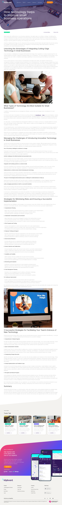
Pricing (5, 489)
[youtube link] (54, 498)
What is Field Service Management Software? (53, 426)
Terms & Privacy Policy (34, 489)
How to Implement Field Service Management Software (39, 426)
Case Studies (19, 487)
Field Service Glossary (21, 491)
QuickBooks (38, 115)
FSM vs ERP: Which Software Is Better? (9, 426)
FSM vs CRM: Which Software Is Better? (23, 426)
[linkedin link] (46, 498)
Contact (32, 487)
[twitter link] (48, 498)
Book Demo (8, 466)
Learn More (8, 433)
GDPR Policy (33, 491)
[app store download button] (51, 488)
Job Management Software (8, 487)
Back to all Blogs (7, 8)
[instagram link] (51, 498)
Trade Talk (19, 489)
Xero (43, 115)
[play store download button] (51, 492)
